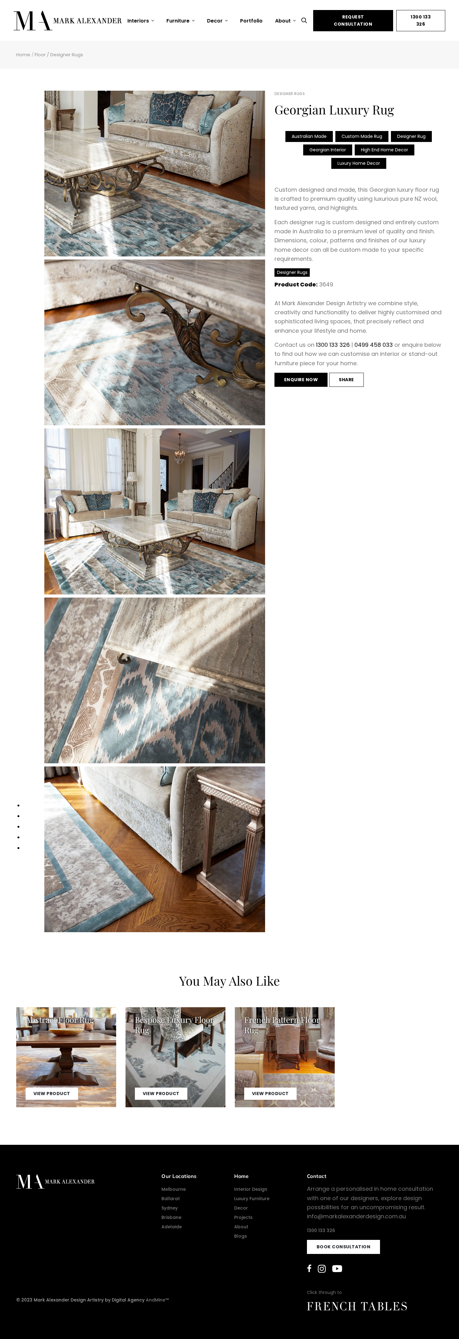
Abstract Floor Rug (60, 1019)
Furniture (178, 20)
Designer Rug (411, 136)
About (283, 20)
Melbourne (173, 1189)
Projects (243, 1217)
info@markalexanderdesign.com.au (356, 1216)
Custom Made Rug (362, 136)
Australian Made (309, 136)
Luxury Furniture (251, 1198)
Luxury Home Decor (359, 163)
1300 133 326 (421, 20)
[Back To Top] (441, 1321)
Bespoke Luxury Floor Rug (174, 1024)
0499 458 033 (373, 345)
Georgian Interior (327, 150)
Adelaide (171, 1227)
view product (51, 1094)
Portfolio (251, 20)
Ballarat (170, 1198)
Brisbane (171, 1217)
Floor (40, 54)
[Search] (305, 20)
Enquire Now (301, 379)
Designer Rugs (66, 54)
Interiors (138, 20)
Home (23, 54)
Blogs (240, 1236)
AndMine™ (157, 1300)
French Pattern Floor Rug (282, 1024)
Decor (215, 20)
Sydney (169, 1208)
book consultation (344, 1247)
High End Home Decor (384, 150)
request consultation (353, 20)
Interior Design (250, 1189)
